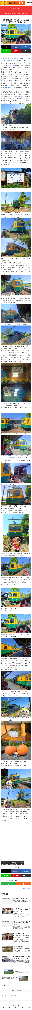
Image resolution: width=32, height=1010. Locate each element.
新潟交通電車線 (13, 65)
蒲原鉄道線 (8, 87)
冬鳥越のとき (13, 458)
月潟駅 (22, 65)
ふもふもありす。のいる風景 (9, 864)
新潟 (18, 864)
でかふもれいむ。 (9, 455)
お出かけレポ (6, 862)
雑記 (23, 864)
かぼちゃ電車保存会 (15, 96)
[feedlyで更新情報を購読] (8, 883)
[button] (26, 51)
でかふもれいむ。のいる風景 (17, 862)
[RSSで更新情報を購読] (23, 883)
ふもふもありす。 (10, 717)
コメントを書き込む (16, 990)
